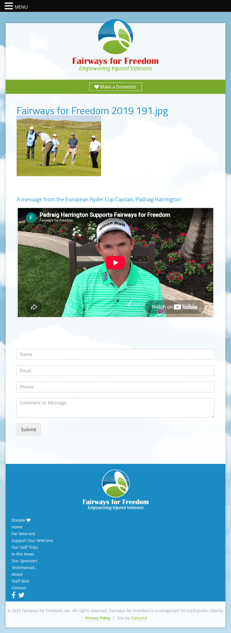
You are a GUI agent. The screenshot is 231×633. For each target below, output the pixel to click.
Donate (18, 520)
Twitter (21, 594)
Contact (19, 587)
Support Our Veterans (32, 540)
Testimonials (23, 567)
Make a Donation (118, 87)
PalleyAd (139, 618)
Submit (28, 429)
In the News (23, 554)
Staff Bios (20, 581)
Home (17, 527)
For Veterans (23, 533)
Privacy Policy (97, 618)
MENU (21, 7)
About (17, 574)
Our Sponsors (24, 560)
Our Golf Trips (25, 547)
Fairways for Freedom (115, 46)
